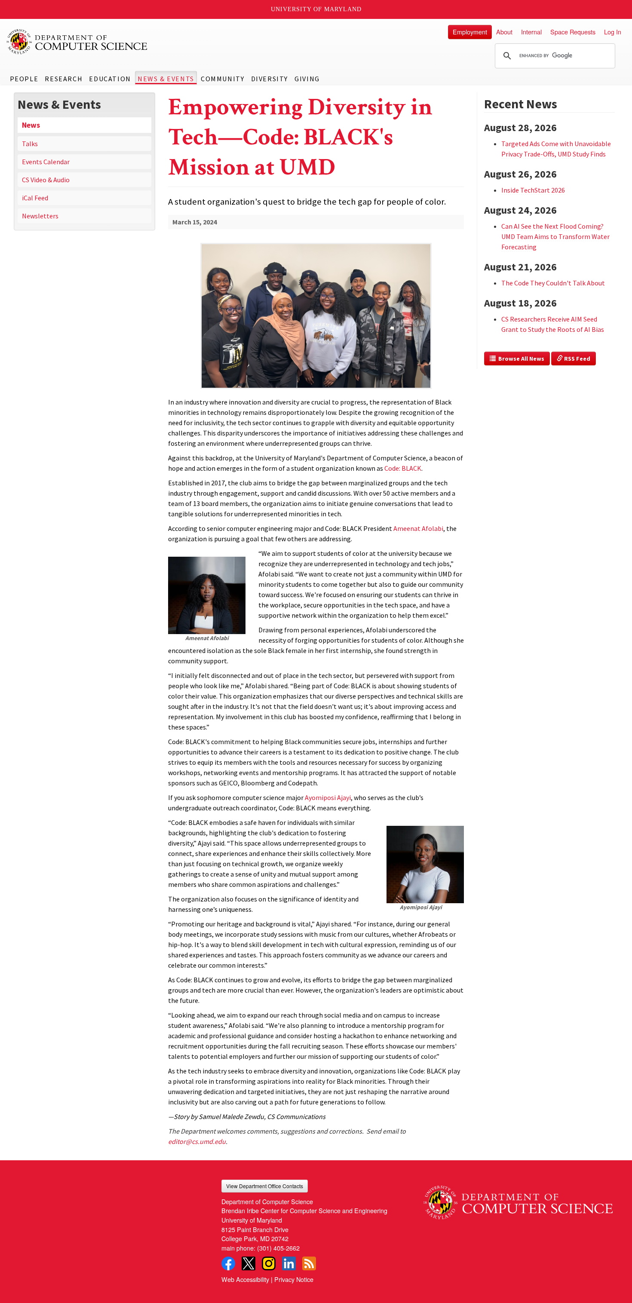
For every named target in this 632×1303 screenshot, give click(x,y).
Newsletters (40, 216)
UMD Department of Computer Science (77, 41)
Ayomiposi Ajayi (328, 797)
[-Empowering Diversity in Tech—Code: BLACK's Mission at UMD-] (316, 302)
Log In (612, 31)
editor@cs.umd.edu (197, 1141)
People (24, 78)
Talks (30, 143)
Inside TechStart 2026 (533, 190)
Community (222, 78)
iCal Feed (35, 197)
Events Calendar (46, 161)
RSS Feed (576, 358)
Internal (531, 31)
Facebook (228, 1263)
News (31, 125)
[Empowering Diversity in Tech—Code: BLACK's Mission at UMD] (316, 389)
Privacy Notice (293, 1279)
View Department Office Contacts (264, 1186)
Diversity (269, 78)
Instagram (269, 1263)
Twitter (248, 1263)
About (504, 31)
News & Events (166, 78)
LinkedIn (289, 1263)
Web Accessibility (245, 1279)
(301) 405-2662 (278, 1247)
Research (64, 78)
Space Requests (572, 31)
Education (110, 78)
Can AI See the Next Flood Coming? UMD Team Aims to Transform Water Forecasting (555, 236)
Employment (470, 31)
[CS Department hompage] (518, 1199)
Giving (307, 78)
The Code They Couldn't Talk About (553, 283)
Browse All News (520, 358)
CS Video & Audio (46, 179)
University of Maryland (316, 9)
